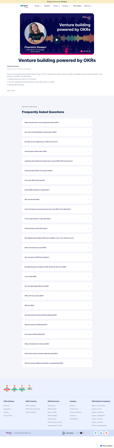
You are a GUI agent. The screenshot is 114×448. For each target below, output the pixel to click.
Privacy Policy (8, 415)
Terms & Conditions (76, 412)
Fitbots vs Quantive (98, 412)
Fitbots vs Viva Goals (98, 405)
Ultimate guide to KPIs (54, 422)
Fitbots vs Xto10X (97, 422)
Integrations (7, 409)
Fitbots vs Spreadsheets (99, 425)
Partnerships (73, 419)
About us (72, 405)
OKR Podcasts (52, 409)
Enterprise (47, 6)
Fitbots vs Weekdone (98, 415)
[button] (37, 5)
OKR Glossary (52, 419)
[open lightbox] (57, 40)
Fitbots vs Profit (97, 409)
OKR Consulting (30, 405)
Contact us (73, 415)
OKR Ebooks (51, 405)
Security (6, 412)
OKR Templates (77, 6)
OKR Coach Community (33, 409)
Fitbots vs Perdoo (97, 419)
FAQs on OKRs (52, 412)
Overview (6, 405)
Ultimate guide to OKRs (55, 425)
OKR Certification (31, 412)
